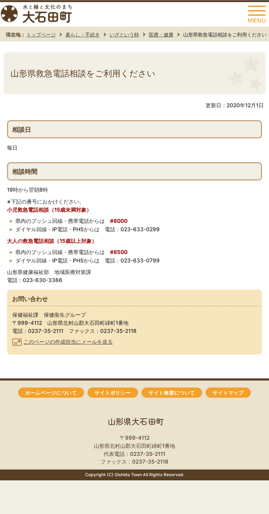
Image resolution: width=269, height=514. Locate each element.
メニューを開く (256, 14)
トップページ (41, 34)
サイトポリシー (113, 393)
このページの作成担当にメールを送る (68, 341)
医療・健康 (161, 34)
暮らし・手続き (82, 34)
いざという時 (124, 34)
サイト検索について (172, 393)
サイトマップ (228, 393)
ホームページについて (51, 393)
